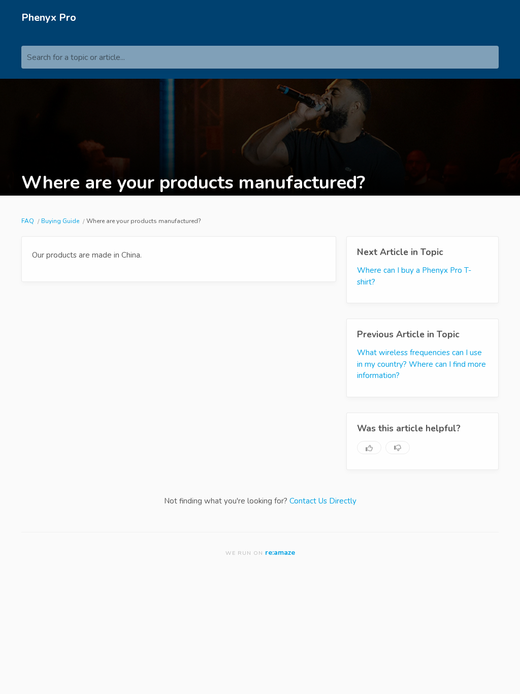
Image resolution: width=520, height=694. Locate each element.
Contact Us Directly (322, 501)
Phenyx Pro (48, 17)
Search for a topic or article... (76, 57)
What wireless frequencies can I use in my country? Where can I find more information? (421, 364)
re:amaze (280, 552)
